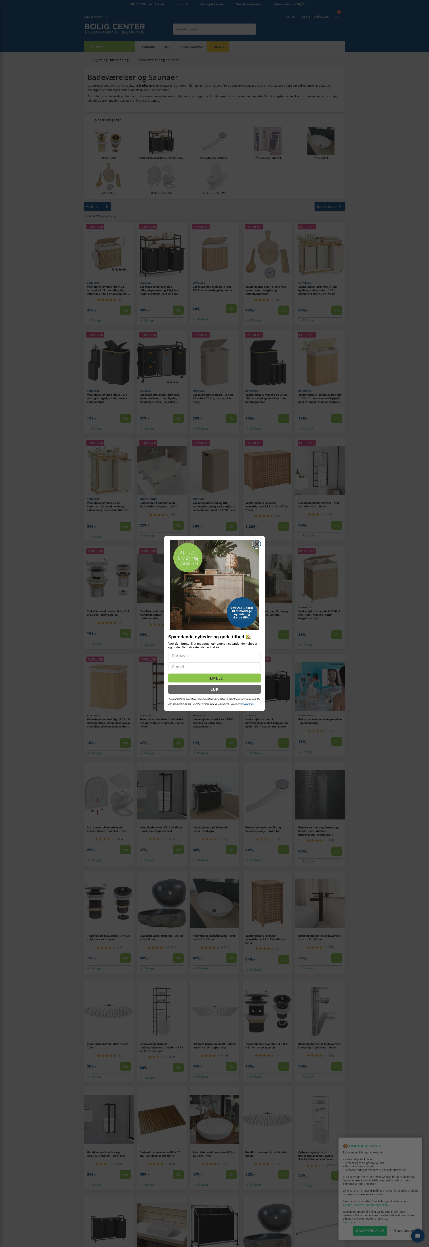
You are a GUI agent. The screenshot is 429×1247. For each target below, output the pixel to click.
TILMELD (214, 678)
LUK (214, 689)
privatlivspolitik (245, 703)
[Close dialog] (257, 544)
